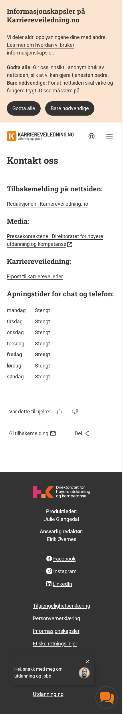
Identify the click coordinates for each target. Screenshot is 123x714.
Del (78, 433)
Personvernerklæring (56, 618)
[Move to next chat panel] (106, 697)
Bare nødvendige (70, 108)
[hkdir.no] (61, 492)
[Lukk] (87, 661)
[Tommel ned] (75, 411)
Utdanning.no (48, 694)
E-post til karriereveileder (35, 276)
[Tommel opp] (59, 411)
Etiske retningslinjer (55, 644)
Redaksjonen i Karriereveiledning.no (47, 204)
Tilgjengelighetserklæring (61, 606)
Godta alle (23, 108)
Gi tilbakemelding (28, 433)
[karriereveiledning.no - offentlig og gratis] (40, 136)
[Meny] (109, 136)
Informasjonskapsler (56, 631)
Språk (91, 136)
